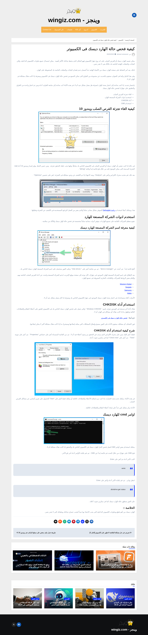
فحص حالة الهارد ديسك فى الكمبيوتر (114, 318)
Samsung (127, 290)
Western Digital (125, 284)
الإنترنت (102, 29)
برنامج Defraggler (109, 210)
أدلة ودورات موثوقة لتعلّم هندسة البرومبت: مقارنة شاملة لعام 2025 (89, 605)
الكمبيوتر (94, 29)
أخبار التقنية (128, 599)
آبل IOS (78, 29)
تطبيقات (69, 29)
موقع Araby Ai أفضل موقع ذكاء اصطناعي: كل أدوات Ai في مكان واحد (33, 566)
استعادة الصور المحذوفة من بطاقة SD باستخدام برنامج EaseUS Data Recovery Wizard (75, 567)
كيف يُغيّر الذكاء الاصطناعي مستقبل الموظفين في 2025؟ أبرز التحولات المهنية (28, 605)
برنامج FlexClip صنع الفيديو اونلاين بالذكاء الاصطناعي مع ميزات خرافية (117, 566)
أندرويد (86, 29)
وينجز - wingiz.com (74, 20)
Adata (129, 293)
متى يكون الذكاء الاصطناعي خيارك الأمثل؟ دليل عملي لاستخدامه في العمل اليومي (59, 605)
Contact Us (47, 29)
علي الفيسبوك (59, 29)
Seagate (128, 287)
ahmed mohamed (122, 54)
